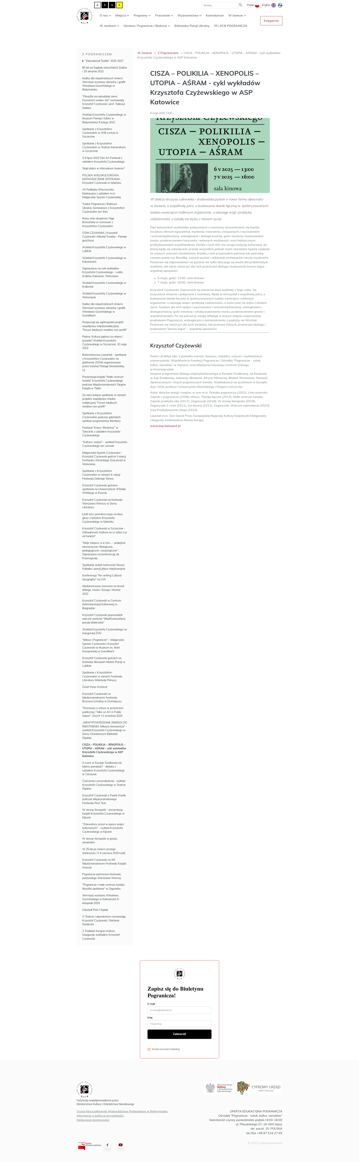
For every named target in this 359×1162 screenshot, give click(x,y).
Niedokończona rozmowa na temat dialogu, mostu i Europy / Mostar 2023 (103, 590)
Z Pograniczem (97, 54)
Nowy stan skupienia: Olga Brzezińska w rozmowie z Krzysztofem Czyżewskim (98, 222)
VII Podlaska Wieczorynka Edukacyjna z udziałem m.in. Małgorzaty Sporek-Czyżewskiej (101, 193)
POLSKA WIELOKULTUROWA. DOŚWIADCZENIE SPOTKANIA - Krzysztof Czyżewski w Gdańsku (102, 179)
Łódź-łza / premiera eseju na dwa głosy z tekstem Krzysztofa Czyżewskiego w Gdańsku (102, 518)
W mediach (108, 26)
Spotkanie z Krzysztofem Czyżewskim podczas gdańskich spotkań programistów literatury (101, 417)
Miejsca (120, 15)
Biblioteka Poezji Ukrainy (192, 26)
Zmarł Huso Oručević (95, 687)
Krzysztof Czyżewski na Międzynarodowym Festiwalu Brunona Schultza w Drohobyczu (102, 697)
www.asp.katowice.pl (165, 426)
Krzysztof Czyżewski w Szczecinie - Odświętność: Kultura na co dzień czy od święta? (104, 532)
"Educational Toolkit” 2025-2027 (104, 61)
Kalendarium (215, 15)
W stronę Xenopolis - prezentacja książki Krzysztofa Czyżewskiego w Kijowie (103, 813)
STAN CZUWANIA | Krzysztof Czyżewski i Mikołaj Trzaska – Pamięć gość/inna (104, 236)
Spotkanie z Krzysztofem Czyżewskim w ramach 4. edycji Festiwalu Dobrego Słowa (101, 474)
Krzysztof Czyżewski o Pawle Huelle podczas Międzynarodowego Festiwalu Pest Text (104, 799)
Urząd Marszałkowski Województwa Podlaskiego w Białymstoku (122, 1111)
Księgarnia (271, 20)
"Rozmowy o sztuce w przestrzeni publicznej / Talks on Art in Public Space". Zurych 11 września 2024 (102, 711)
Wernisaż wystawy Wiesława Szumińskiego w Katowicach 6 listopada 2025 (100, 899)
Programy (141, 15)
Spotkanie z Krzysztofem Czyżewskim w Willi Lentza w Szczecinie (100, 132)
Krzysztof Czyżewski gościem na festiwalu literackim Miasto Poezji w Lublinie (103, 661)
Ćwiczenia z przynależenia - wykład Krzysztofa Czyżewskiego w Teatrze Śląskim (104, 784)
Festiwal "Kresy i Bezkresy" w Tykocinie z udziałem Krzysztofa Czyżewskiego (101, 431)
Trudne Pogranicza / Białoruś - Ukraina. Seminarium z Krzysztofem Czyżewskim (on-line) (103, 207)
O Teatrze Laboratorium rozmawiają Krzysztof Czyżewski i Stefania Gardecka (103, 920)
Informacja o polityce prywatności (100, 1115)
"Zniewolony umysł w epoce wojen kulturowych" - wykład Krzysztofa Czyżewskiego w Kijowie (103, 828)
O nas (104, 15)
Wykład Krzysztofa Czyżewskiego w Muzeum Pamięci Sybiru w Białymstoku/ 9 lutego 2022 (104, 118)
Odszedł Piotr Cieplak (95, 910)
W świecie (235, 15)
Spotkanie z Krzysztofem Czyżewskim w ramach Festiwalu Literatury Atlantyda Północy (102, 676)
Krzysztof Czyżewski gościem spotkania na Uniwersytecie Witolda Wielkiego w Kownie (104, 489)
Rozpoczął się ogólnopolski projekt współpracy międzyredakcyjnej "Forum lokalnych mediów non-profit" (104, 326)
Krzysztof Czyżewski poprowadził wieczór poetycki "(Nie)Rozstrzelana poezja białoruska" (103, 618)
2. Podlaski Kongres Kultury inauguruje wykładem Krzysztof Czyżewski (101, 934)
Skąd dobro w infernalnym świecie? (103, 168)
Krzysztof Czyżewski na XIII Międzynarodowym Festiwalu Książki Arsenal (104, 863)
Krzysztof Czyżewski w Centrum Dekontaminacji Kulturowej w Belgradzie (101, 604)
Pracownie (162, 15)
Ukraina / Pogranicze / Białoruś (145, 26)
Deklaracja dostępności (93, 1120)
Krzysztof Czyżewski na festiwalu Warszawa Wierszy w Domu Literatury (102, 503)
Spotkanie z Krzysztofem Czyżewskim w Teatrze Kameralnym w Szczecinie (104, 147)
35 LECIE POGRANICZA (230, 26)
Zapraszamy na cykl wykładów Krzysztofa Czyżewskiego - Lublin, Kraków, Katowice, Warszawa (102, 272)
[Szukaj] (240, 5)
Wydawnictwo (187, 15)
